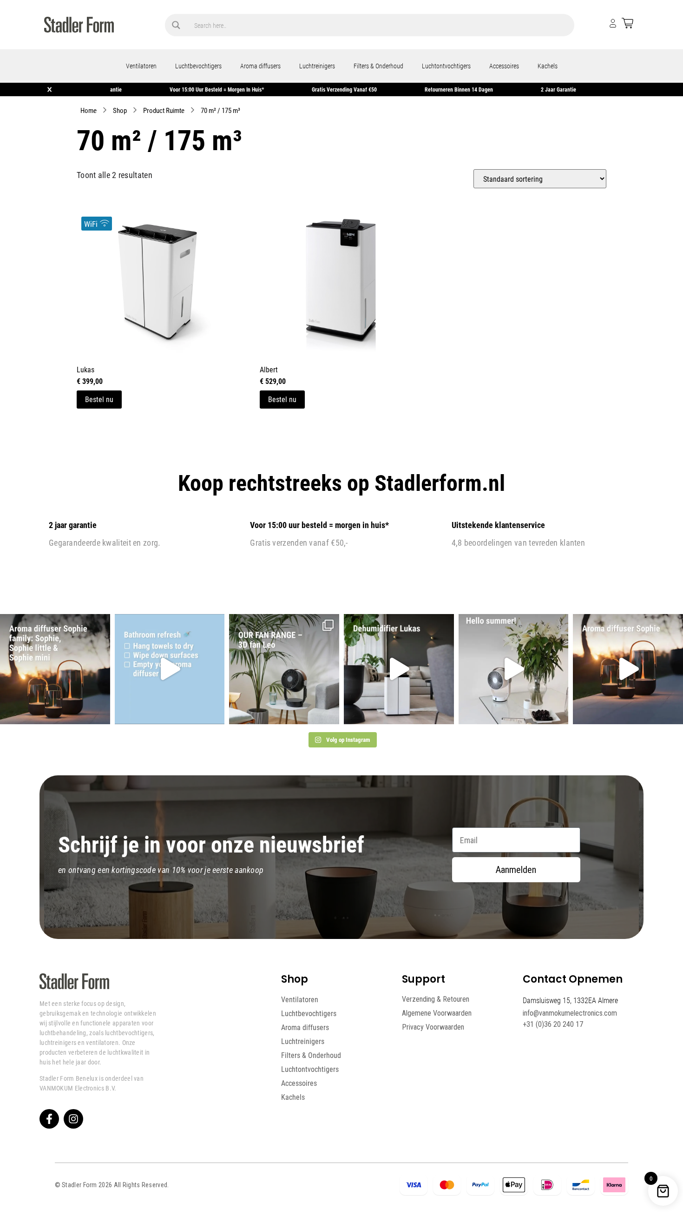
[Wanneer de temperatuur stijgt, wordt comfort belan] (284, 669)
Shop (120, 110)
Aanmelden (516, 869)
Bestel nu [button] (99, 399)
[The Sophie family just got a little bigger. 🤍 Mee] (55, 669)
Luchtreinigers (317, 65)
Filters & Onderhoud (378, 65)
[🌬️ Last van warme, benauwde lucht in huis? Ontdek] (514, 669)
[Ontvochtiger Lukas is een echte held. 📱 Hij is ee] (399, 669)
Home (88, 110)
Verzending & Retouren (435, 999)
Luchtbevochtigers (198, 65)
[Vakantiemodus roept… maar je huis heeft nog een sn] (170, 669)
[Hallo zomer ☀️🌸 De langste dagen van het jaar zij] (628, 669)
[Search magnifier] (176, 25)
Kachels (548, 65)
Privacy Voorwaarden (433, 1027)
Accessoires (504, 65)
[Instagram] (73, 1119)
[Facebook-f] (49, 1119)
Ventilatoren (141, 65)
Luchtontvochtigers (446, 65)
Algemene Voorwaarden (437, 1013)
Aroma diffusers (260, 65)
